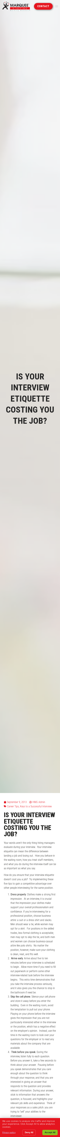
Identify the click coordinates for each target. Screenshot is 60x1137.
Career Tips (13, 806)
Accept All (50, 1132)
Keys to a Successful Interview (36, 806)
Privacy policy (9, 1132)
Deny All (29, 1132)
